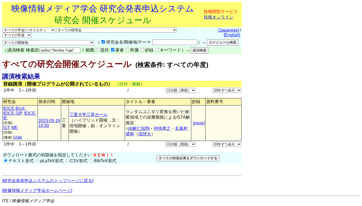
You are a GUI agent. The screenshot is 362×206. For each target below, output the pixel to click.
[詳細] (17, 137)
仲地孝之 (162, 128)
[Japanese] (228, 30)
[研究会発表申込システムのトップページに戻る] (47, 180)
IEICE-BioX (14, 108)
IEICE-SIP (12, 113)
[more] (199, 123)
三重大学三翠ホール (88, 114)
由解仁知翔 (138, 128)
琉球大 (144, 134)
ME (14, 127)
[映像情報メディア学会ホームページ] (37, 190)
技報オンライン (218, 17)
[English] (232, 35)
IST (6, 127)
